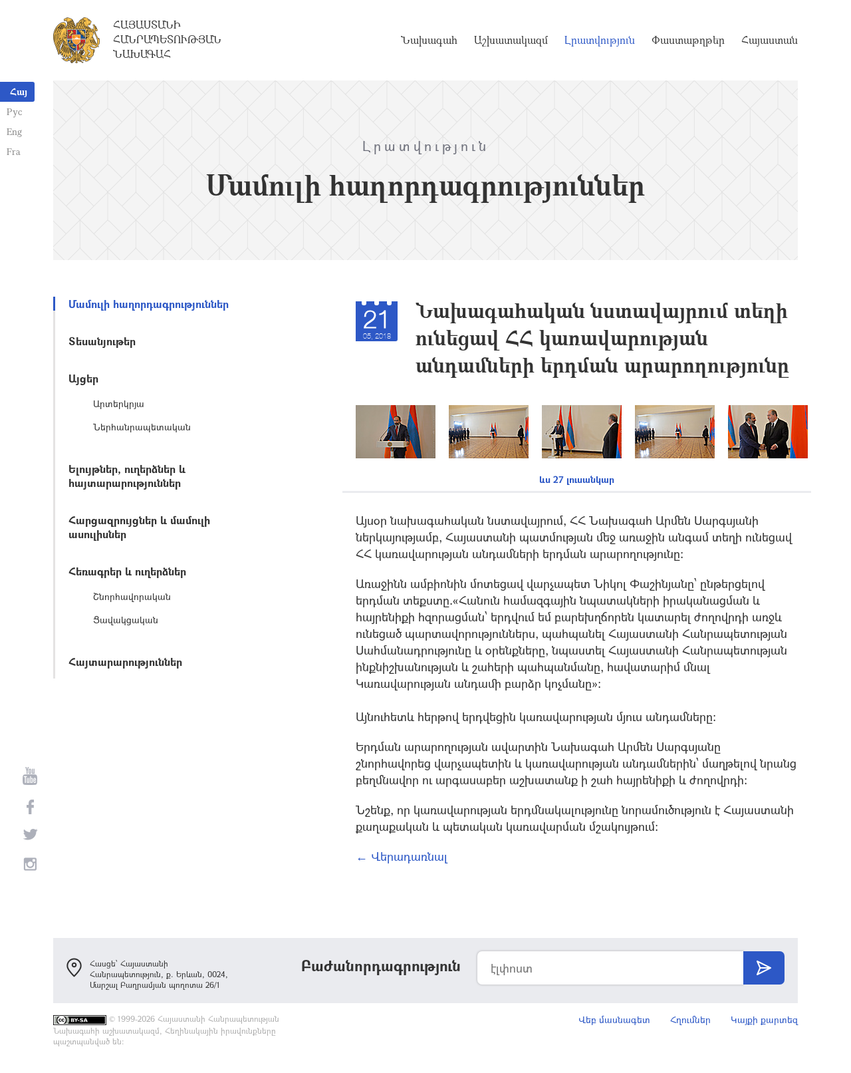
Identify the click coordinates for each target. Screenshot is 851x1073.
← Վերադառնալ (401, 856)
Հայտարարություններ (125, 662)
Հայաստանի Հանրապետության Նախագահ (167, 39)
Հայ (18, 91)
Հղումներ (690, 1019)
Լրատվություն (599, 40)
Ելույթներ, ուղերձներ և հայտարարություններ (126, 476)
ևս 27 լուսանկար (576, 479)
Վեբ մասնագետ (614, 1019)
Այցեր (83, 378)
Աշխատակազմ (511, 40)
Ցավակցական (125, 619)
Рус (14, 111)
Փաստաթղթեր (688, 40)
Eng (14, 131)
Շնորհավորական (132, 596)
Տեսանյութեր (102, 341)
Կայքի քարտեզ (764, 1019)
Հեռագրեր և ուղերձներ (127, 571)
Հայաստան (769, 40)
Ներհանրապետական (142, 426)
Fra (14, 151)
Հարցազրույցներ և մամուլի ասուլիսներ (139, 527)
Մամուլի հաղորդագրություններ (148, 304)
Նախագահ (429, 40)
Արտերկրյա (118, 403)
